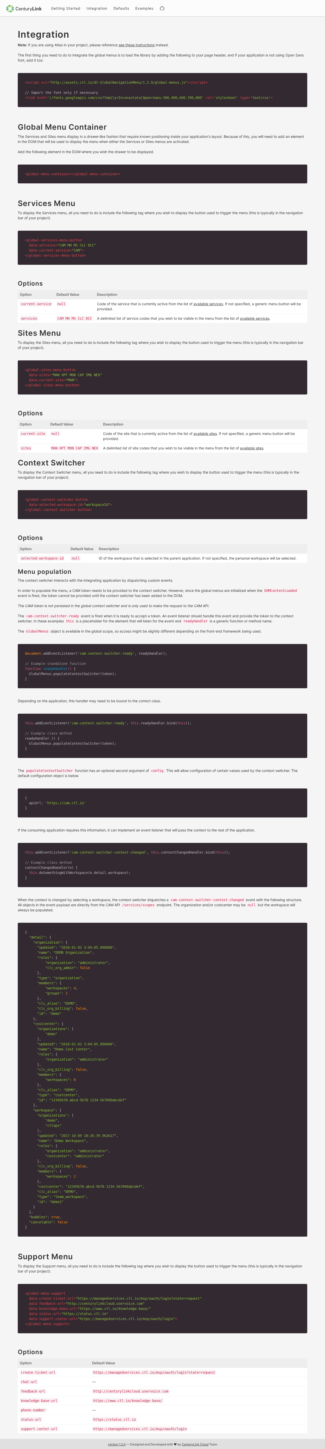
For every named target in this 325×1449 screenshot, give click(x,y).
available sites (205, 433)
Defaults (121, 8)
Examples (144, 8)
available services (208, 304)
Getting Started (65, 8)
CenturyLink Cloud (195, 1444)
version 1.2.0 (117, 1444)
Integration (97, 8)
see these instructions (137, 45)
